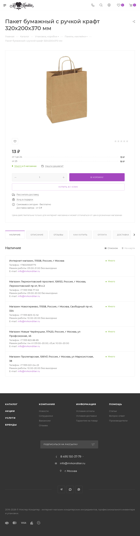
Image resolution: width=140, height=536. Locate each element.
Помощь (115, 404)
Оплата (102, 235)
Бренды (11, 424)
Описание (37, 235)
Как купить (80, 235)
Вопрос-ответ (117, 415)
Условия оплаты (85, 411)
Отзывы (58, 235)
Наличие (14, 235)
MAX (70, 489)
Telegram (61, 489)
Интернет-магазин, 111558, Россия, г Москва (36, 260)
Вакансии (45, 420)
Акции (10, 411)
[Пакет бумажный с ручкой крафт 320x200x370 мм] (70, 93)
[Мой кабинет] (109, 5)
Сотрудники (46, 415)
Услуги (10, 417)
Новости (44, 411)
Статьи (113, 411)
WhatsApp (78, 489)
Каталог (11, 404)
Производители (118, 420)
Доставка (123, 235)
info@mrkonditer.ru (29, 271)
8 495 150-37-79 (70, 456)
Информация (86, 404)
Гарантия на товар (87, 420)
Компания (47, 404)
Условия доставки (86, 415)
